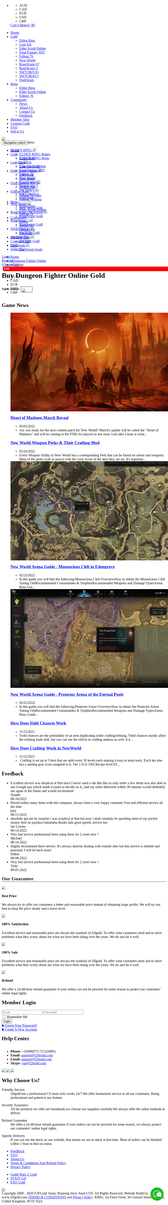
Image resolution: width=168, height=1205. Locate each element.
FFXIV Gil (18, 1178)
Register (7, 260)
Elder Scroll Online (32, 48)
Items (14, 84)
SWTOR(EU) (29, 76)
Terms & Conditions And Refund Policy (38, 1163)
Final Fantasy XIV (32, 52)
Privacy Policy (20, 1167)
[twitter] (12, 1071)
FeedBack (17, 1151)
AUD (23, 5)
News (23, 104)
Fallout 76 (26, 56)
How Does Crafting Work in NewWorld (45, 748)
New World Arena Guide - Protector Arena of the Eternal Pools (66, 694)
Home (14, 32)
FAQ (14, 127)
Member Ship (19, 119)
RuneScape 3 (28, 68)
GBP (22, 21)
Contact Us (27, 111)
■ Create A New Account (19, 1029)
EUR (22, 13)
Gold (14, 36)
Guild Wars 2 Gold (23, 1174)
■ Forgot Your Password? (19, 1025)
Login (6, 256)
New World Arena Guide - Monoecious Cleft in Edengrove (62, 566)
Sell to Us (17, 131)
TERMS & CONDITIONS (47, 1197)
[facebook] (4, 1071)
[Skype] (8, 1071)
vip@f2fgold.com (34, 1063)
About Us (26, 107)
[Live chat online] (157, 1194)
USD (22, 17)
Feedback (26, 115)
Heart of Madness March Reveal (39, 417)
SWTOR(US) (28, 72)
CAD (23, 9)
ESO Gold (17, 1182)
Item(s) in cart (12, 264)
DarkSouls (26, 80)
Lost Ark (25, 44)
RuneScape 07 (29, 64)
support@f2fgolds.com (37, 1055)
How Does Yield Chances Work (38, 723)
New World (27, 60)
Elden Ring (27, 40)
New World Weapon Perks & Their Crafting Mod (55, 442)
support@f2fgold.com (36, 1059)
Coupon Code (20, 123)
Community (18, 100)
